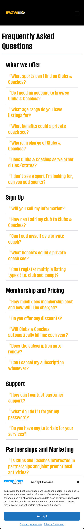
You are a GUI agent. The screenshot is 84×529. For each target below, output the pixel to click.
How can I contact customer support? (35, 397)
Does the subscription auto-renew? (35, 348)
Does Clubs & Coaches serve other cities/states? (41, 162)
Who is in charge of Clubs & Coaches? (34, 145)
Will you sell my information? (38, 208)
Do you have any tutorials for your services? (40, 431)
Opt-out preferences (31, 524)
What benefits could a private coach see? (37, 129)
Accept (42, 516)
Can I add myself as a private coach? (36, 238)
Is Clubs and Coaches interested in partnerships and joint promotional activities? (41, 466)
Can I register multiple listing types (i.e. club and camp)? (37, 272)
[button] (78, 482)
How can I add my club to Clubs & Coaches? (40, 222)
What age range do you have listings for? (35, 112)
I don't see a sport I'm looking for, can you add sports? (40, 179)
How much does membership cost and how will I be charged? (40, 304)
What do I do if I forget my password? (33, 414)
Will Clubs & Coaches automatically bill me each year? (38, 332)
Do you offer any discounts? (36, 318)
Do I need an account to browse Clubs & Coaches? (38, 95)
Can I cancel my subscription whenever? (36, 365)
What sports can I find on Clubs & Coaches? (40, 79)
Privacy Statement (54, 524)
